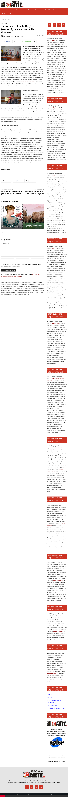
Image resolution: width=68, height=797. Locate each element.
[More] (34, 41)
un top (53, 40)
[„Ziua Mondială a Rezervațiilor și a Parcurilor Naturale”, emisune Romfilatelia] (33, 216)
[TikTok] (59, 25)
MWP (54, 794)
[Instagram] (54, 25)
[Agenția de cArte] (2, 36)
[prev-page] (2, 232)
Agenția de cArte (11, 36)
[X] (63, 25)
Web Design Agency (47, 794)
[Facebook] (49, 25)
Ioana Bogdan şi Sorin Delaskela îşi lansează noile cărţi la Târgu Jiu (11, 193)
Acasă (2, 19)
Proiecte (7, 19)
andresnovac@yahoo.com (28, 81)
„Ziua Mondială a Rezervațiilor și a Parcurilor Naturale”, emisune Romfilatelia (33, 226)
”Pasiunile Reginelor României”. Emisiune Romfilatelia (12, 227)
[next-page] (5, 232)
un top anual (55, 323)
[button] (64, 11)
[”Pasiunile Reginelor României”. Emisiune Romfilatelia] (12, 216)
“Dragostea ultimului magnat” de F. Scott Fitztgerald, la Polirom (34, 193)
